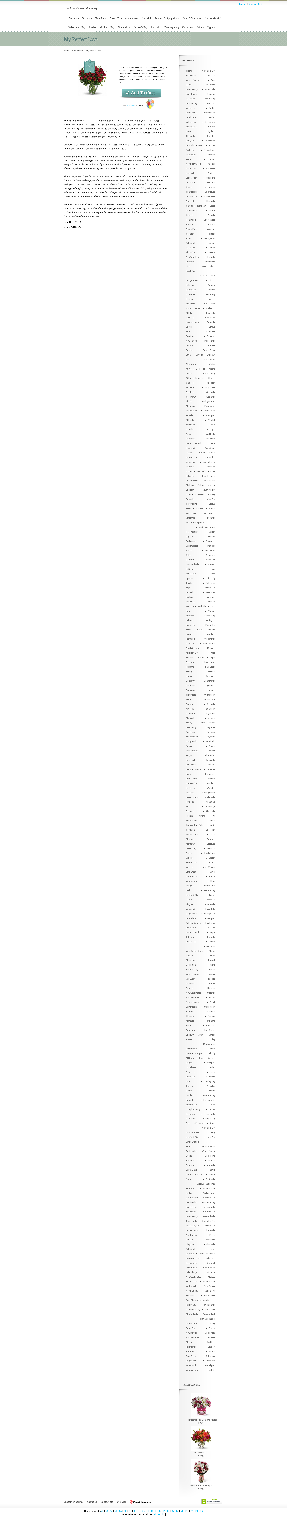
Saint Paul (210, 1272)
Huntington (191, 290)
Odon (201, 1058)
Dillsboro (190, 285)
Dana (188, 494)
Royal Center (209, 853)
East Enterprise (192, 1049)
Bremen (189, 657)
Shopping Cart (255, 4)
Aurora (212, 145)
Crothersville (209, 1114)
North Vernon (209, 643)
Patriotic (156, 27)
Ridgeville (190, 1295)
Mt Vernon (190, 182)
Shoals (212, 983)
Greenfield (190, 99)
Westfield (211, 467)
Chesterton (191, 155)
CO (125, 1511)
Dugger (189, 1063)
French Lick (210, 560)
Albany (189, 723)
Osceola (211, 252)
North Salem (209, 411)
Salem (189, 550)
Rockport (211, 1063)
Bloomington (209, 113)
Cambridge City (208, 914)
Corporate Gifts (214, 18)
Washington (209, 513)
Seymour (211, 737)
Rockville (211, 937)
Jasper (212, 657)
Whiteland (210, 439)
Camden (211, 1249)
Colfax (212, 364)
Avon (188, 159)
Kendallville (191, 574)
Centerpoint (191, 504)
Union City (210, 578)
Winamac (190, 602)
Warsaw (211, 611)
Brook (189, 774)
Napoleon (190, 1118)
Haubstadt (210, 1025)
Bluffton (211, 173)
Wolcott (211, 765)
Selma (201, 485)
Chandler (190, 467)
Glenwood (210, 1361)
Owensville (210, 760)
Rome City (190, 1328)
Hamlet (212, 876)
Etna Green (191, 872)
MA (192, 1511)
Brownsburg (191, 103)
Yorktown (190, 425)
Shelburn (190, 1035)
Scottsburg (210, 99)
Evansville (210, 85)
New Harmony (208, 476)
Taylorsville (191, 1151)
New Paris (201, 471)
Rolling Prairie (208, 793)
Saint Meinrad (192, 1007)
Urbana (189, 1240)
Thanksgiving (171, 27)
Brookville (190, 625)
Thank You (116, 18)
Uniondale (190, 462)
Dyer (200, 145)
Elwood (189, 224)
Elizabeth (211, 1370)
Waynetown (191, 881)
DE (135, 1511)
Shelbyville (210, 168)
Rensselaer (191, 765)
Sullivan (211, 602)
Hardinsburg (191, 532)
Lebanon (211, 182)
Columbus (210, 583)
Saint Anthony (192, 997)
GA (143, 1511)
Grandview (191, 1067)
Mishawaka (210, 187)
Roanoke (211, 322)
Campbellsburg (193, 1109)
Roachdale (191, 918)
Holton (189, 1091)
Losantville (191, 760)
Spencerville (209, 1240)
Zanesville (199, 494)
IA (164, 1511)
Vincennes (190, 518)
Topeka (189, 816)
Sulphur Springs (193, 923)
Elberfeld (190, 201)
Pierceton (211, 848)
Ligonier (189, 536)
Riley (213, 1039)
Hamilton (190, 560)
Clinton (212, 280)
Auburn (212, 243)
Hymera (189, 1025)
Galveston (210, 858)
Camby (212, 248)
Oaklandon (210, 457)
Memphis (211, 94)
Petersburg (191, 727)
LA (177, 1511)
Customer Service (74, 1502)
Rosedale (211, 928)
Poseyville (210, 313)
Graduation (124, 27)
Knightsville (191, 1347)
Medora (211, 1277)
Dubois (189, 1081)
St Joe (188, 378)
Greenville (210, 392)
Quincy (212, 1323)
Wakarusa (190, 108)
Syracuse (211, 732)
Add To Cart (143, 93)
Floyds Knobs (192, 229)
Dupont (189, 988)
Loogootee (210, 727)
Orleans (189, 555)
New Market (191, 1333)
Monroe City (191, 1105)
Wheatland (191, 1365)
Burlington (191, 541)
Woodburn (210, 448)
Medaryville (210, 797)
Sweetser (211, 900)
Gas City (190, 583)
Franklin (211, 224)
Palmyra (211, 1016)
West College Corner (195, 951)
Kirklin (189, 401)
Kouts (188, 331)
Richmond (210, 555)
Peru (213, 569)
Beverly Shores (192, 797)
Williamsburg (192, 751)
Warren (211, 290)
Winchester (191, 513)
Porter (212, 453)
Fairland (189, 704)
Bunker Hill (191, 942)
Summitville (210, 89)
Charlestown (192, 192)
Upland (212, 942)
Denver (189, 853)
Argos (188, 588)
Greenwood (209, 122)
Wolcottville (209, 639)
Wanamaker (209, 480)
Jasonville (190, 1077)
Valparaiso (191, 122)
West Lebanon (192, 974)
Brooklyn (211, 355)
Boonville (190, 145)
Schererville (191, 243)
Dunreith (190, 1165)
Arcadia (189, 415)
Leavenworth (209, 1100)
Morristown (209, 406)
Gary (213, 80)
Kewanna (190, 667)
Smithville (210, 1337)
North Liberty (209, 373)
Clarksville (190, 136)
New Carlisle (191, 341)
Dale (188, 1123)
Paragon (211, 429)
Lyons (212, 1072)
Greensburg (209, 616)
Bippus (212, 504)
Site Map (121, 1502)
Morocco (190, 616)
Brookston (191, 928)
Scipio (212, 1123)
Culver (212, 872)
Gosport (211, 1347)
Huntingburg (209, 1081)
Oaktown (211, 1105)
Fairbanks (190, 690)
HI (148, 1511)
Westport (199, 1053)
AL (102, 1511)
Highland (211, 131)
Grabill (198, 443)
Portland (211, 634)
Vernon (212, 1351)
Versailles (211, 1086)
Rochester (200, 508)
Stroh (188, 806)
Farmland (190, 639)
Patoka (212, 1109)
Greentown (191, 397)
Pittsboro (190, 262)
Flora (212, 881)
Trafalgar (210, 164)
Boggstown (191, 1361)
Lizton (212, 834)
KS (168, 1511)
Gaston (189, 956)
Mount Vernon (192, 1230)
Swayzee (211, 974)
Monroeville (209, 341)
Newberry (190, 1072)
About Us (92, 1502)
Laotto (212, 825)
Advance (190, 709)
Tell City (211, 1053)
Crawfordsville (192, 564)
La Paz (212, 862)
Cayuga (199, 355)
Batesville (211, 704)
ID (152, 1511)
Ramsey (211, 494)
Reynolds (190, 802)
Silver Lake (210, 811)
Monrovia (190, 406)
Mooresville (191, 196)
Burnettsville (191, 862)
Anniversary (132, 18)
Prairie (189, 1146)
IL (156, 1511)
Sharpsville (210, 1230)
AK (107, 1511)
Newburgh (210, 229)
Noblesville (210, 262)
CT (130, 1511)
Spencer (189, 578)
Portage (211, 234)
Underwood (191, 1323)
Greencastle (209, 699)
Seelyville (190, 150)
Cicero (189, 71)
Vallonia (211, 718)
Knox (213, 606)
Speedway (210, 830)
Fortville (211, 345)
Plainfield (211, 117)
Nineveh (189, 434)
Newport (211, 918)
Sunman (211, 1058)
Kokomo (211, 103)
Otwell (212, 1002)
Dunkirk (211, 960)
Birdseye (190, 1188)
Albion (202, 723)
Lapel (212, 471)
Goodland (210, 779)
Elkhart (189, 85)
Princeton (190, 1030)
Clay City (211, 499)
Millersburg (191, 848)
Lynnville (211, 257)
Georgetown (209, 238)
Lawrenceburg (192, 322)
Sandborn (190, 1095)
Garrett (189, 206)
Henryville (190, 173)
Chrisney (190, 1016)
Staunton (190, 387)
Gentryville (210, 1179)
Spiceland (210, 671)
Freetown (190, 662)
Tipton (189, 266)
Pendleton (210, 383)
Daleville (189, 429)
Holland (211, 1049)
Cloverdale (191, 695)
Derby (212, 1132)
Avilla (201, 825)
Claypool (190, 1244)
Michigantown (208, 401)
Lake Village (210, 806)
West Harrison (208, 266)
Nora (188, 1179)
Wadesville (210, 1077)
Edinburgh (210, 299)
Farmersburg (209, 1095)
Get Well (147, 18)
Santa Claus (191, 1170)
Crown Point (209, 150)
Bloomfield (210, 755)
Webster (189, 867)
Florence (190, 1160)
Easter (92, 27)
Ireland (189, 1039)
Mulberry (190, 485)
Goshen (189, 187)
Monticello (210, 741)
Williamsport (192, 546)
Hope (188, 1053)
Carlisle (211, 1035)
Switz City (210, 1137)
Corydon (211, 136)
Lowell (198, 308)
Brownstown (209, 1007)
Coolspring (210, 1156)
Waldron (211, 1342)
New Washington (193, 993)
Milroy (212, 1235)
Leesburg (211, 844)
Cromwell (190, 825)
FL (139, 1511)
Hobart (189, 131)
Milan (212, 1067)
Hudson (189, 1193)
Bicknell (189, 1100)
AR (116, 1511)
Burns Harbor (192, 779)
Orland (212, 820)
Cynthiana (210, 685)
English (212, 997)
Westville (190, 793)
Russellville (210, 909)
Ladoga (211, 979)
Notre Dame (209, 304)
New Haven (210, 318)
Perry (188, 769)
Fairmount (210, 597)
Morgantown (192, 280)
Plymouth (210, 713)
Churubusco (209, 220)
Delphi (212, 932)
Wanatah (211, 788)
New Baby (101, 18)
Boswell (189, 592)
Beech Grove (191, 271)
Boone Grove (209, 350)
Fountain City (192, 969)
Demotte (211, 546)
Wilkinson (210, 676)
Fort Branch (209, 1030)
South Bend (191, 117)
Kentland (211, 783)
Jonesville (211, 1165)
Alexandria (210, 178)
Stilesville (190, 420)
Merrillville (190, 304)
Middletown (210, 550)
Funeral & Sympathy (167, 18)
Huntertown (191, 457)
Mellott (189, 890)
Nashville (202, 606)
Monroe (211, 485)
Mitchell (199, 630)
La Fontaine (210, 1291)
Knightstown (209, 695)
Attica (212, 956)
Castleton (190, 830)
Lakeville (190, 476)
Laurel (189, 634)
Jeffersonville (209, 196)
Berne (212, 443)
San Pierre (190, 732)
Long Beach (191, 741)
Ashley (212, 574)
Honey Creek (209, 1295)
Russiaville (210, 397)
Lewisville (190, 983)
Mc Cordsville (192, 1314)
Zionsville (190, 252)
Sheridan (190, 490)
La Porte (190, 643)
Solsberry (190, 681)
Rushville (211, 518)
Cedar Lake (191, 168)
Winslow (211, 536)
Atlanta (212, 369)
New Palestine (209, 462)
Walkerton (210, 308)
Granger (190, 234)
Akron (188, 630)
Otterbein (190, 937)
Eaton (188, 443)
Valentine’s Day (77, 27)
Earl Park (190, 1351)
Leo (187, 359)
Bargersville (210, 387)
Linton (189, 676)
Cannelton (190, 713)
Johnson (211, 1160)
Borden (189, 350)
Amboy (212, 746)
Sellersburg (210, 192)
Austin (189, 369)
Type (211, 27)
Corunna (201, 657)
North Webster (208, 867)
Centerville (190, 685)
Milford (189, 620)
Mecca (189, 1342)
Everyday (73, 18)
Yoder (188, 308)
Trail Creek (191, 1356)
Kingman (190, 904)
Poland (212, 508)
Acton (188, 699)
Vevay (200, 1035)
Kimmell (202, 816)
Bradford (190, 336)
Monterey (190, 844)
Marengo (190, 1021)
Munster (189, 345)
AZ (111, 1511)
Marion (212, 532)
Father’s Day (141, 27)
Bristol (189, 327)
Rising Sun (201, 206)
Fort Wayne (191, 113)
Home (66, 50)
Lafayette (190, 141)
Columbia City (208, 71)
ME (182, 1511)
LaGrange (190, 569)
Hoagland (190, 448)
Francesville (191, 783)
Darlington (191, 965)
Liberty (212, 425)
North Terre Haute (194, 164)
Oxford (189, 900)
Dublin (189, 1156)
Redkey (189, 671)
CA (120, 1511)
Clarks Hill (200, 369)
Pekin (188, 508)
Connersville (209, 681)
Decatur (189, 299)
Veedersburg (209, 890)
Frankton (190, 392)
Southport (210, 415)
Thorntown (191, 364)
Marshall (190, 718)
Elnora (212, 1091)
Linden (212, 895)
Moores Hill (210, 1309)
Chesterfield (209, 359)
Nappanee (190, 294)
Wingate (189, 886)
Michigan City (192, 653)
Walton (189, 858)
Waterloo (211, 336)
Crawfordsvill (209, 1314)
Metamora (210, 592)
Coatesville (210, 904)
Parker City (191, 1305)
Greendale (190, 248)
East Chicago (192, 89)
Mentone (190, 839)
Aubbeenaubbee (193, 737)
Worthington (192, 1370)
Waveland (190, 909)
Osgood (189, 1086)
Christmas (187, 27)
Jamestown (210, 709)
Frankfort (211, 159)
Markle (189, 373)
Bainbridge (210, 923)
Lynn (188, 611)
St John (189, 313)
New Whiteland (192, 257)
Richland (211, 1011)
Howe (212, 816)
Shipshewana (192, 820)
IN (160, 1511)
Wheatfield (210, 802)
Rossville (190, 499)
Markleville (210, 434)
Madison (211, 648)
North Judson (192, 876)
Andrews (211, 751)
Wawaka (190, 606)
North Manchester (207, 527)
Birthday (87, 18)
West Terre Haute (207, 276)
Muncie (212, 210)
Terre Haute (191, 94)
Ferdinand (210, 1021)
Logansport (209, 662)
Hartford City (192, 895)
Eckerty (212, 1328)
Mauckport (210, 1365)
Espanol (243, 4)
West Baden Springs (195, 522)
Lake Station (191, 178)
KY (173, 1511)
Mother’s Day (107, 27)
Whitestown (191, 411)
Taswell (211, 1170)
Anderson (210, 75)
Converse (211, 630)
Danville (211, 215)
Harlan (202, 453)
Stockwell (211, 1263)
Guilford (190, 318)
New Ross (210, 946)
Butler (188, 355)
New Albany (210, 141)
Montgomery (209, 1044)
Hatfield (189, 1011)
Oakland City (209, 588)
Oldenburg (210, 1356)
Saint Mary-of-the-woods (197, 1300)
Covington (210, 541)
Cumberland (191, 210)
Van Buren (190, 979)
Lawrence (211, 769)
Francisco (190, 1114)
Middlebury (210, 294)
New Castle (210, 667)
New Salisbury (192, 1002)
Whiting (211, 285)
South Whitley (209, 490)
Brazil (212, 206)
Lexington (210, 620)
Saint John (210, 1258)
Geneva (211, 327)
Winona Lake (192, 834)
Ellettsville (210, 201)
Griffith (212, 108)
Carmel (189, 215)
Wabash (211, 564)
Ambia (189, 746)
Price (200, 27)
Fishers (189, 238)
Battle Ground (192, 932)
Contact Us (107, 1502)
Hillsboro (211, 965)
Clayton (211, 378)
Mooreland (191, 960)
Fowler (212, 969)
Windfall (211, 420)
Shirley (212, 951)
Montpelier (210, 625)
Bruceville (211, 993)
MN (201, 1511)
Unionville (190, 439)
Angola (189, 755)
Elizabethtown (192, 648)
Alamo (212, 723)
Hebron (211, 155)
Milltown (190, 1058)
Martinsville (191, 127)
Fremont (190, 811)
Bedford (189, 597)
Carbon (211, 127)
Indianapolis (191, 75)
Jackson (211, 690)
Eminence (199, 378)
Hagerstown (191, 914)
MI (196, 1511)
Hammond (191, 220)
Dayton (189, 471)
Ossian (189, 453)
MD (186, 1511)
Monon (198, 769)
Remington (210, 774)
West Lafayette (192, 80)
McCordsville (192, 480)
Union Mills (210, 1333)
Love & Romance (192, 18)
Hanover (211, 988)
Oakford (190, 383)
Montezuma (209, 886)
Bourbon (211, 839)
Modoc (212, 1174)
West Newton (209, 1268)
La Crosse (190, 788)
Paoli (213, 653)
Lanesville (210, 331)
